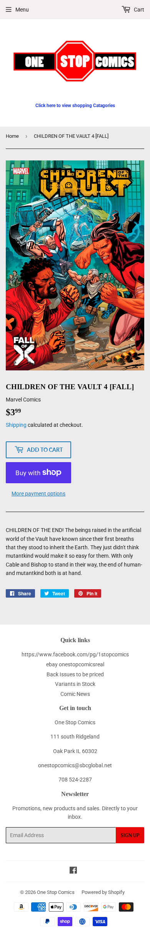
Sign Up (130, 835)
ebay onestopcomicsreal (75, 664)
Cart (138, 10)
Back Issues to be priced (75, 674)
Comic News (75, 694)
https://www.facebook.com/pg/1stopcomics (75, 654)
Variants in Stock (75, 684)
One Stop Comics (56, 892)
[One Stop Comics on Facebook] (73, 871)
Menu (22, 10)
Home (12, 136)
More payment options (38, 494)
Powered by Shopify (103, 892)
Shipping (16, 425)
